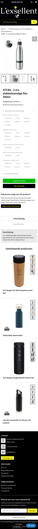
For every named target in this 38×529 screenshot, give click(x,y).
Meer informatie (19, 186)
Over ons (3, 467)
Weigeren (25, 526)
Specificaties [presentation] (18, 224)
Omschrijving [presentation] (19, 218)
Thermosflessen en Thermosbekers (20, 29)
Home (3, 29)
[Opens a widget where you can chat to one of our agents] (31, 525)
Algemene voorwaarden (8, 485)
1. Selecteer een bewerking (13, 111)
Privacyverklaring (6, 488)
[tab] (19, 218)
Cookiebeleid (5, 491)
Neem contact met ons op (10, 206)
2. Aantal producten (10, 173)
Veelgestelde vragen (7, 476)
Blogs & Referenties (7, 470)
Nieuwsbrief (4, 473)
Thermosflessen (6, 31)
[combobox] (16, 22)
